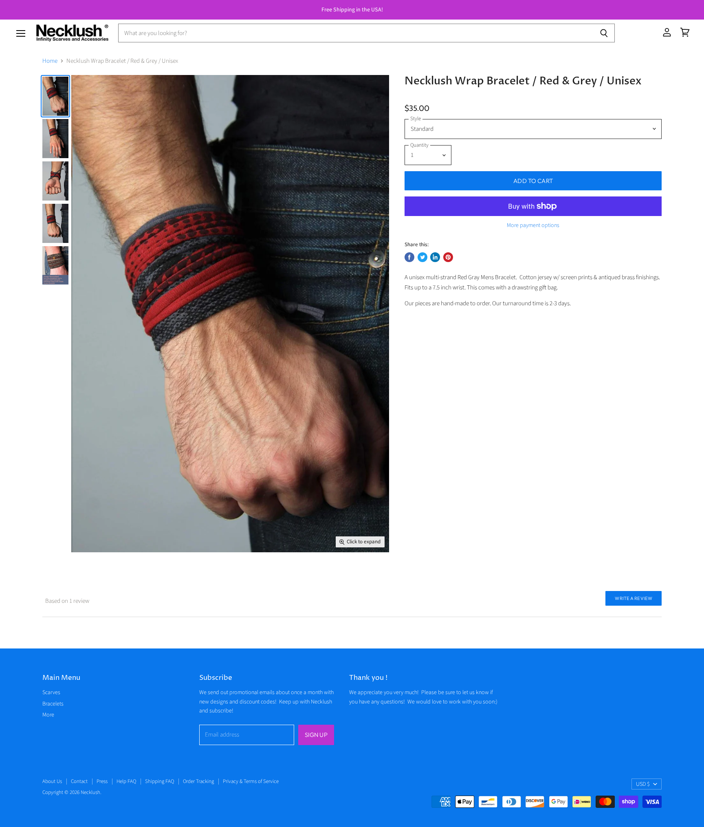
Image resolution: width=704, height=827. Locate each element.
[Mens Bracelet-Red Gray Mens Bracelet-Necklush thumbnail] (55, 96)
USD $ (643, 784)
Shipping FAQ (159, 781)
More (48, 715)
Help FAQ (126, 781)
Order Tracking (198, 781)
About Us (52, 781)
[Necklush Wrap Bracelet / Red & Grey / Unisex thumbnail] (55, 265)
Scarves (51, 692)
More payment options (533, 225)
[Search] (604, 33)
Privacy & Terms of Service (251, 781)
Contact (79, 781)
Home (49, 60)
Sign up (316, 735)
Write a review (633, 598)
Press (102, 781)
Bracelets (53, 704)
